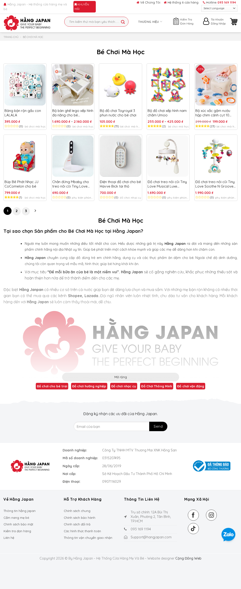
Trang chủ (11, 37)
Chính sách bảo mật (18, 524)
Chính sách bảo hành (79, 517)
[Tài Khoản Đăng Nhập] (206, 22)
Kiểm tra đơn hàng (17, 531)
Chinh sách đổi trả (77, 524)
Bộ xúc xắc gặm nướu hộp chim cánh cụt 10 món (212, 113)
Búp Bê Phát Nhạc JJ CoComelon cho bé (21, 184)
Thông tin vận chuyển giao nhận (88, 538)
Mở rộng (120, 377)
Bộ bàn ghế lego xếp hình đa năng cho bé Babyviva (72, 113)
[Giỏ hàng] (233, 22)
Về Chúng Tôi (149, 2)
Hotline (220, 2)
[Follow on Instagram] (211, 515)
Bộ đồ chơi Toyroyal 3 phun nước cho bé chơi (118, 113)
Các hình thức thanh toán (82, 531)
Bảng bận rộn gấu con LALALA (22, 113)
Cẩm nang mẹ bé (16, 517)
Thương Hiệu (148, 22)
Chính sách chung (77, 511)
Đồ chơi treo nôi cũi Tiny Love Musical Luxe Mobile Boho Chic (167, 184)
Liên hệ (9, 538)
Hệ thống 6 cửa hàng (182, 2)
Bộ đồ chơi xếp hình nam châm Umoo (167, 113)
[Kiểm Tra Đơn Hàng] (176, 21)
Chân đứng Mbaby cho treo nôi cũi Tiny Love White (70, 184)
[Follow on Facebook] (193, 515)
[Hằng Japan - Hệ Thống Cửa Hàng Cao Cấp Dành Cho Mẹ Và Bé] (27, 23)
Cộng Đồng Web (188, 558)
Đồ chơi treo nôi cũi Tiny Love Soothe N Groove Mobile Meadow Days (215, 184)
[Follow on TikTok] (193, 528)
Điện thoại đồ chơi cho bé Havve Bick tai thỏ (120, 184)
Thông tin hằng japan (20, 511)
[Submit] (123, 22)
